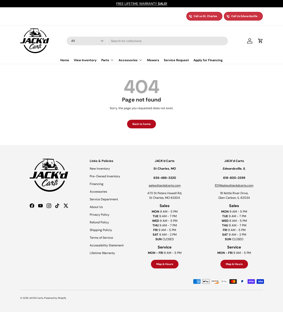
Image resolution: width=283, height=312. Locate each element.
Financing (96, 184)
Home (64, 60)
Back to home (141, 124)
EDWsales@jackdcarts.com (234, 185)
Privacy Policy (99, 215)
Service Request (176, 60)
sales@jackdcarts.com (165, 185)
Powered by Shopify (55, 298)
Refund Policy (99, 222)
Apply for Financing (208, 60)
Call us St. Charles (205, 16)
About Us (96, 207)
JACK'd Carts (36, 298)
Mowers (153, 60)
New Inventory (100, 169)
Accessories (128, 60)
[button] (260, 41)
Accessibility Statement (107, 245)
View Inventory (85, 60)
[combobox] (147, 41)
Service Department (104, 199)
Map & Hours (164, 264)
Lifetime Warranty (102, 253)
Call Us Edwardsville (244, 16)
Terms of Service (101, 238)
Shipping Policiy (101, 230)
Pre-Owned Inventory (105, 176)
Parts (105, 60)
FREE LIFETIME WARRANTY (141, 4)
